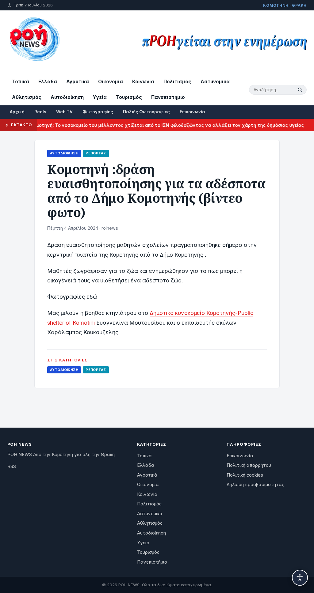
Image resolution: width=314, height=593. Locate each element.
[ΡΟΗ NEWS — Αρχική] (34, 42)
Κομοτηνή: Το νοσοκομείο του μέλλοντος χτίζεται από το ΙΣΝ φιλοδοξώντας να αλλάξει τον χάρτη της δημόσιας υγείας (160, 125)
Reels (40, 111)
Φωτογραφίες (97, 111)
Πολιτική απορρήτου (249, 465)
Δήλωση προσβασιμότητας (255, 484)
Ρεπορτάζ (96, 153)
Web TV (64, 111)
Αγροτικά (77, 82)
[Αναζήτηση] (300, 89)
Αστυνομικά (215, 82)
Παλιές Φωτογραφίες (146, 111)
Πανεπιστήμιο (168, 97)
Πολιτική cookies (245, 475)
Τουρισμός (129, 97)
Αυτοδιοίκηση (67, 97)
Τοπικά (20, 82)
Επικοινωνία (192, 111)
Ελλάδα (47, 82)
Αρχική (17, 111)
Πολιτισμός (177, 82)
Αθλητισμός (26, 97)
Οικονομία (110, 82)
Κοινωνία (143, 82)
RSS (11, 466)
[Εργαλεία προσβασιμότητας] (300, 578)
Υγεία (100, 97)
